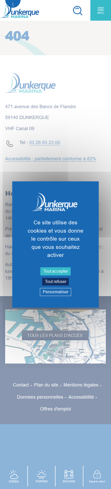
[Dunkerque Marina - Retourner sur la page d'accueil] (19, 10)
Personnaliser (55, 291)
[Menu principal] (100, 10)
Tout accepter (55, 271)
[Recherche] (77, 10)
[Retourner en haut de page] (99, 451)
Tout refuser (55, 281)
